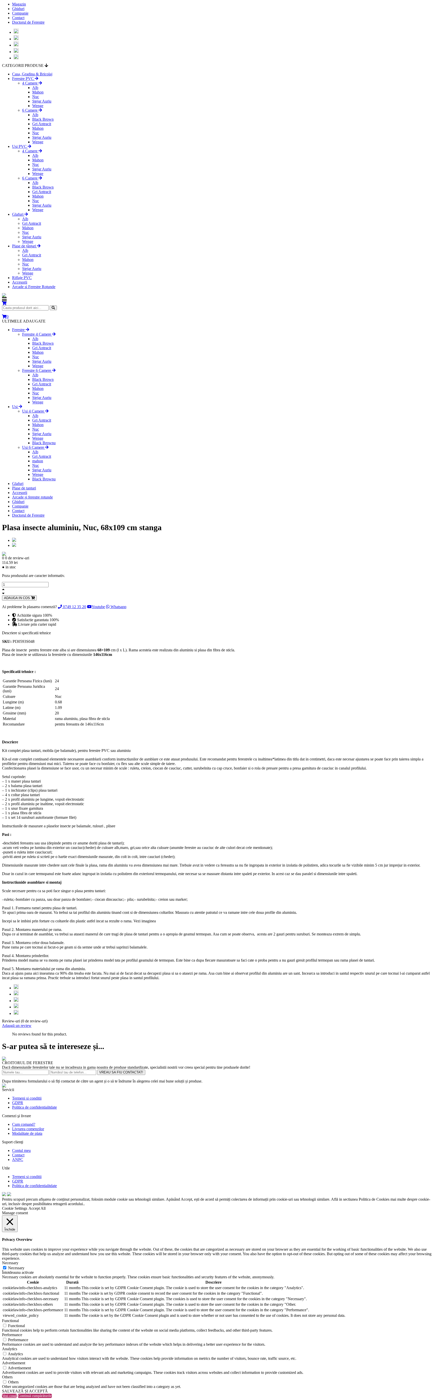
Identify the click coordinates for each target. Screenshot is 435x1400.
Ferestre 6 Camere (37, 370)
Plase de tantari (24, 488)
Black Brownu (44, 443)
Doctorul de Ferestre (28, 22)
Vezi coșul (9, 1396)
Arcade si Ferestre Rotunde (33, 287)
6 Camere (30, 110)
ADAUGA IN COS (17, 598)
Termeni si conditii (27, 1098)
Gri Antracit (41, 124)
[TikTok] (16, 58)
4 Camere (30, 83)
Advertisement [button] (13, 1363)
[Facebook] (16, 32)
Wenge (37, 106)
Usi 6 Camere (33, 447)
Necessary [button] (10, 1263)
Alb (35, 87)
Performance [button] (12, 1335)
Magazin (19, 4)
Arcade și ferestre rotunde (32, 497)
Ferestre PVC (23, 78)
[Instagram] (16, 39)
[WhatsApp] (16, 52)
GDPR (17, 1103)
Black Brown (43, 119)
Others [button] (7, 1377)
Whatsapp (118, 607)
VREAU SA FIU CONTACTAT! (121, 1072)
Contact (18, 18)
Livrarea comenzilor (28, 1129)
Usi (15, 406)
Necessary (16, 1268)
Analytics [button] (9, 1349)
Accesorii (19, 282)
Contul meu (21, 1150)
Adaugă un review (16, 1025)
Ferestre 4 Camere (37, 334)
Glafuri (18, 214)
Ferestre (19, 330)
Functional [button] (10, 1321)
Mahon (38, 92)
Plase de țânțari (24, 246)
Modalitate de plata (27, 1133)
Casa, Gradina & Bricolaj (32, 74)
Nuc (35, 97)
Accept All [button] (37, 1208)
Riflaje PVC (22, 278)
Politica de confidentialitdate (34, 1107)
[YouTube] (16, 45)
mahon (37, 461)
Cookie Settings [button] (14, 1208)
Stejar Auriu (41, 101)
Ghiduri (18, 9)
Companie (20, 13)
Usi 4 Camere (33, 411)
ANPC (17, 1159)
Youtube (98, 607)
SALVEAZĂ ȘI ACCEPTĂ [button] (25, 1391)
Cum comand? (23, 1124)
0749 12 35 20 (74, 607)
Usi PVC (20, 146)
